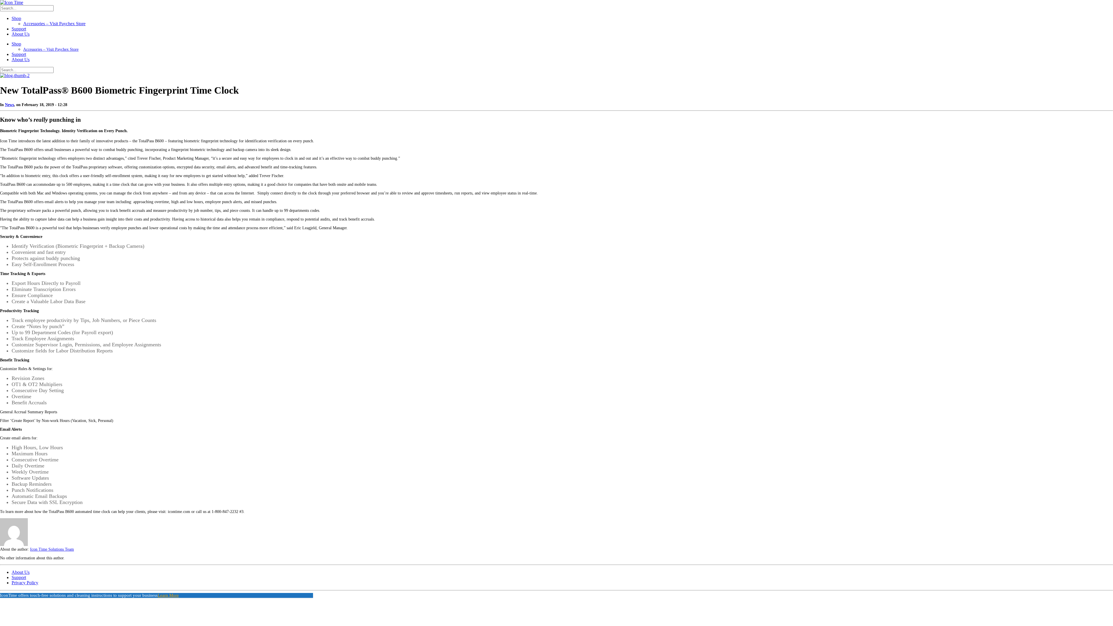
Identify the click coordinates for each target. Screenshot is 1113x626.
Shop (16, 18)
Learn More (168, 595)
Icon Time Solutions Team (52, 549)
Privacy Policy (25, 582)
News (9, 105)
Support (19, 28)
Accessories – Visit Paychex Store (54, 23)
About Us (21, 34)
